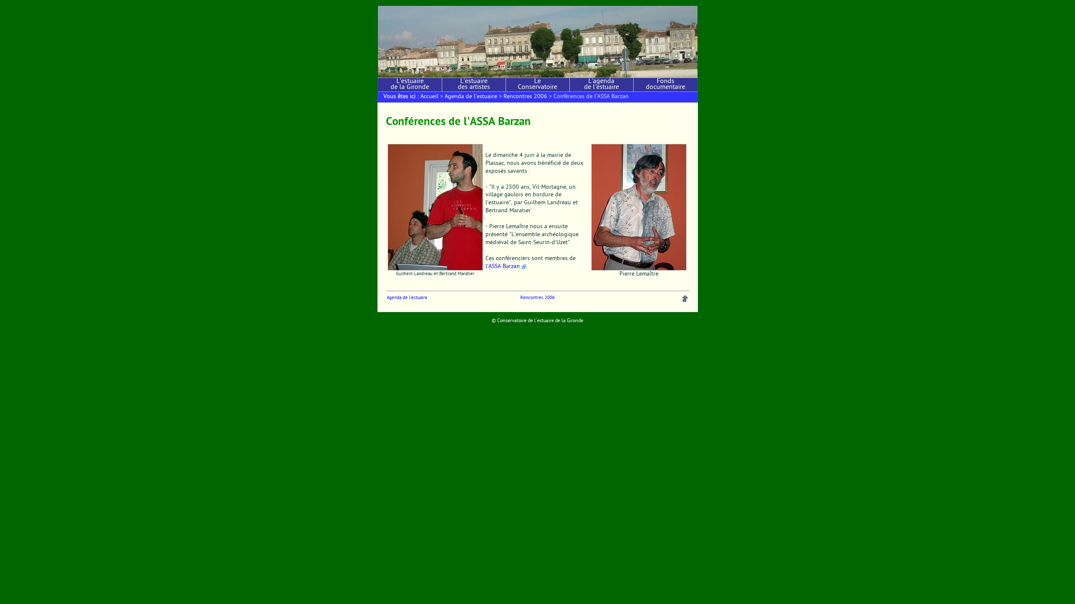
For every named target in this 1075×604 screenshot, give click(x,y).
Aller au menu (423, 2)
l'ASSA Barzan (502, 267)
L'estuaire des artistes (474, 84)
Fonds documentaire (665, 84)
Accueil (429, 97)
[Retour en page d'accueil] (538, 42)
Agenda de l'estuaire (471, 97)
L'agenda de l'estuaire (601, 84)
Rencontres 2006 (525, 97)
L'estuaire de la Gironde (410, 84)
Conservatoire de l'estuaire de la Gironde (540, 321)
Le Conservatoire (537, 84)
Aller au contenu (393, 2)
